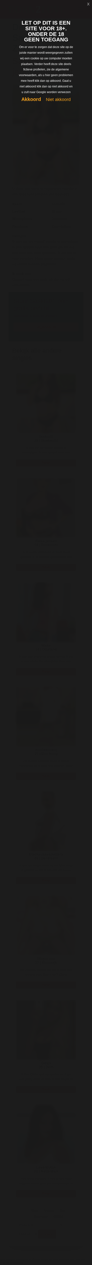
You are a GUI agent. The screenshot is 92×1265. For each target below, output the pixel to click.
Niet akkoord (58, 99)
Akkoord (31, 99)
